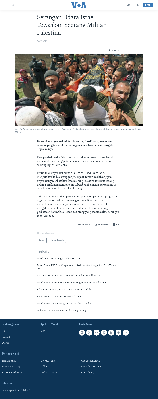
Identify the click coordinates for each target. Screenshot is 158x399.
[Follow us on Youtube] (97, 333)
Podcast (6, 337)
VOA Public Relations (91, 367)
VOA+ (43, 331)
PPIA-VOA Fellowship (13, 372)
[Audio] (128, 5)
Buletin (5, 343)
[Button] (114, 50)
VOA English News (90, 361)
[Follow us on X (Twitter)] (89, 333)
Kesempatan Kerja (11, 367)
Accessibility (87, 372)
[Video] (138, 5)
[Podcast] (118, 333)
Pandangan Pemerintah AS (16, 390)
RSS (4, 331)
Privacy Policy (48, 361)
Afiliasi (45, 367)
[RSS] (111, 333)
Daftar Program (49, 372)
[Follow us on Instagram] (104, 333)
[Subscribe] (126, 333)
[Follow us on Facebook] (82, 333)
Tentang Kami (9, 361)
